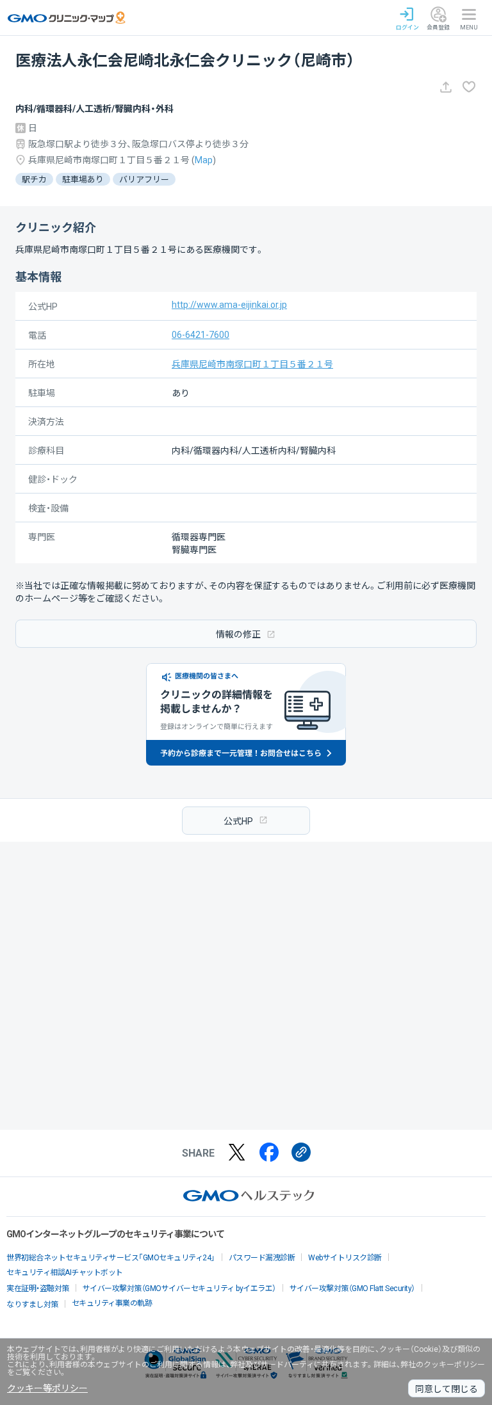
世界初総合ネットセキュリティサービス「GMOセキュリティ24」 (110, 1257)
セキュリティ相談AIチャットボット (64, 1272)
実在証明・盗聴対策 (37, 1288)
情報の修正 (238, 634)
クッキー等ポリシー (47, 1388)
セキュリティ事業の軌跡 (112, 1303)
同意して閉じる (446, 1389)
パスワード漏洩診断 (262, 1257)
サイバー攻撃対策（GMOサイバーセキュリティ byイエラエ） (179, 1288)
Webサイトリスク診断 (345, 1257)
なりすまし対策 (32, 1304)
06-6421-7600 (200, 334)
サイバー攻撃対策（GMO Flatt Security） (352, 1288)
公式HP (238, 821)
